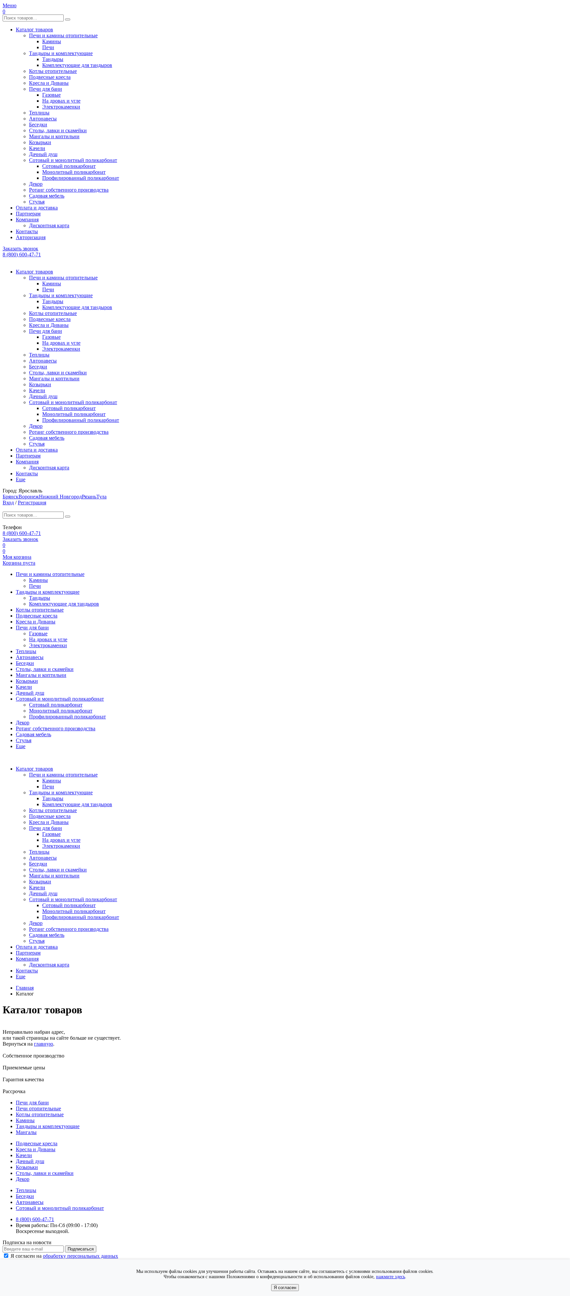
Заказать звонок (20, 248)
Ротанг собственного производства (69, 190)
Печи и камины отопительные (63, 35)
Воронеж (28, 496)
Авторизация (31, 237)
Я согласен (285, 1287)
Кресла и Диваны (49, 83)
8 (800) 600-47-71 (22, 254)
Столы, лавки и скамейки (58, 130)
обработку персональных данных (80, 1256)
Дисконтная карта (49, 225)
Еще (20, 479)
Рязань (89, 496)
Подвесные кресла (50, 77)
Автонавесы (43, 118)
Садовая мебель (46, 196)
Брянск (10, 496)
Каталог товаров (34, 29)
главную (43, 1044)
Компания (27, 219)
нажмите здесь (390, 1276)
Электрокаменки (61, 107)
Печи (48, 47)
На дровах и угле (61, 101)
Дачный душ (43, 154)
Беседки (38, 124)
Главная (25, 988)
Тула (101, 496)
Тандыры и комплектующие (61, 53)
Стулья (37, 202)
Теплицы (39, 112)
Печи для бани (45, 89)
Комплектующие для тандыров (77, 65)
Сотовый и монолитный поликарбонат (73, 160)
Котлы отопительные (53, 71)
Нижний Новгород (60, 496)
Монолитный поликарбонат (74, 172)
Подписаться (81, 1249)
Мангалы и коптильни (54, 136)
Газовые (51, 95)
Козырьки (40, 142)
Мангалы (26, 1132)
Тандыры (52, 59)
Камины (51, 41)
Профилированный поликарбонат (80, 178)
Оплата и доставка (37, 207)
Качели (37, 148)
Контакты (27, 231)
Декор (36, 184)
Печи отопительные (38, 1108)
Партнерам (28, 213)
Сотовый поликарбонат (69, 166)
